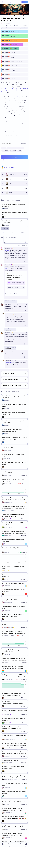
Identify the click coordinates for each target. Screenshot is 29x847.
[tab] (5, 233)
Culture (4, 148)
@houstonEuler (10, 316)
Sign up (25, 2)
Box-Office (13, 150)
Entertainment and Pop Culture (15, 148)
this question (15, 97)
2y (14, 248)
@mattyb (7, 268)
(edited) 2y (15, 304)
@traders (7, 250)
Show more (5, 228)
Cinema (19, 150)
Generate (23, 143)
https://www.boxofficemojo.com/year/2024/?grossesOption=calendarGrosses (14, 90)
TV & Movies (5, 150)
